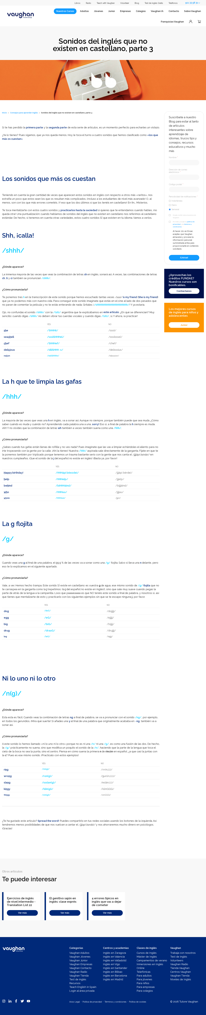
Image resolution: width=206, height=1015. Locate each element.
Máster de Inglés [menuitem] (147, 956)
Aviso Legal (74, 1002)
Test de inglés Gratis (154, 3)
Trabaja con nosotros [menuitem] (183, 952)
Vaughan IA (157, 11)
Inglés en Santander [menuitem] (115, 968)
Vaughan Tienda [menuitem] (79, 975)
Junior (111, 11)
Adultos (84, 11)
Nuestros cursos (65, 11)
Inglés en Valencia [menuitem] (114, 956)
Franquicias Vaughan (172, 21)
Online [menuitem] (140, 968)
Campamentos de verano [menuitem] (152, 960)
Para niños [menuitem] (143, 983)
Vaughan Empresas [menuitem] (80, 964)
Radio (88, 3)
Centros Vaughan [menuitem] (180, 971)
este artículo (111, 312)
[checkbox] (184, 205)
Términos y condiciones (115, 1002)
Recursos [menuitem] (74, 983)
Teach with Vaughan (106, 3)
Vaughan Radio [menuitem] (78, 971)
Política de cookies (137, 1002)
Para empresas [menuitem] (146, 987)
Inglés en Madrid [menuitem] (113, 979)
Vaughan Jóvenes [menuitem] (79, 956)
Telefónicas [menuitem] (144, 971)
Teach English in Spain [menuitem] (82, 987)
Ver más (22, 912)
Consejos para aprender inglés (24, 113)
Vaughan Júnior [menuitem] (78, 960)
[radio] (184, 200)
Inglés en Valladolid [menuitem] (114, 960)
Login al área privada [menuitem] (81, 990)
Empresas (125, 11)
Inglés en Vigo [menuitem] (111, 964)
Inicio (4, 113)
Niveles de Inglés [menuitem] (180, 979)
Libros (77, 3)
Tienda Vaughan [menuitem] (179, 968)
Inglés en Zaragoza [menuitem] (114, 952)
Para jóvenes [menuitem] (144, 979)
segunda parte (58, 127)
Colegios (141, 11)
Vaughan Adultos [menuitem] (79, 952)
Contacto (174, 11)
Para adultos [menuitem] (144, 975)
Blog (137, 3)
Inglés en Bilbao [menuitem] (112, 971)
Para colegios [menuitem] (145, 990)
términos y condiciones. (182, 225)
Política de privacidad (92, 1002)
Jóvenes (98, 11)
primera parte (34, 127)
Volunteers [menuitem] (176, 960)
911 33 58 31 (191, 2)
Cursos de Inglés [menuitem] (147, 952)
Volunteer (124, 3)
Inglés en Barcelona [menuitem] (115, 975)
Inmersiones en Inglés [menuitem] (150, 964)
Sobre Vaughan (192, 11)
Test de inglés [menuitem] (77, 979)
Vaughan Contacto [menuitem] (80, 968)
